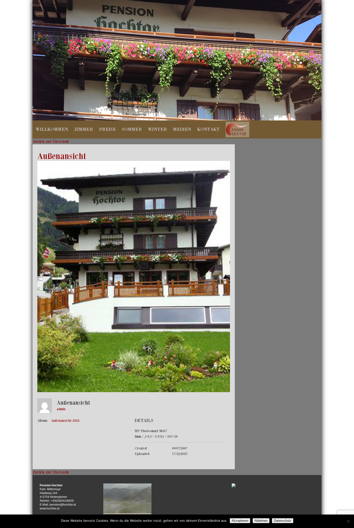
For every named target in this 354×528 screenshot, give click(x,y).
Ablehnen (261, 520)
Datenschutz (282, 520)
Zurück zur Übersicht (51, 141)
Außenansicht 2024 (65, 420)
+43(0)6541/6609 (62, 500)
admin (61, 409)
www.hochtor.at (49, 508)
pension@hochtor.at (63, 504)
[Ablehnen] (348, 521)
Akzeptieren (240, 520)
